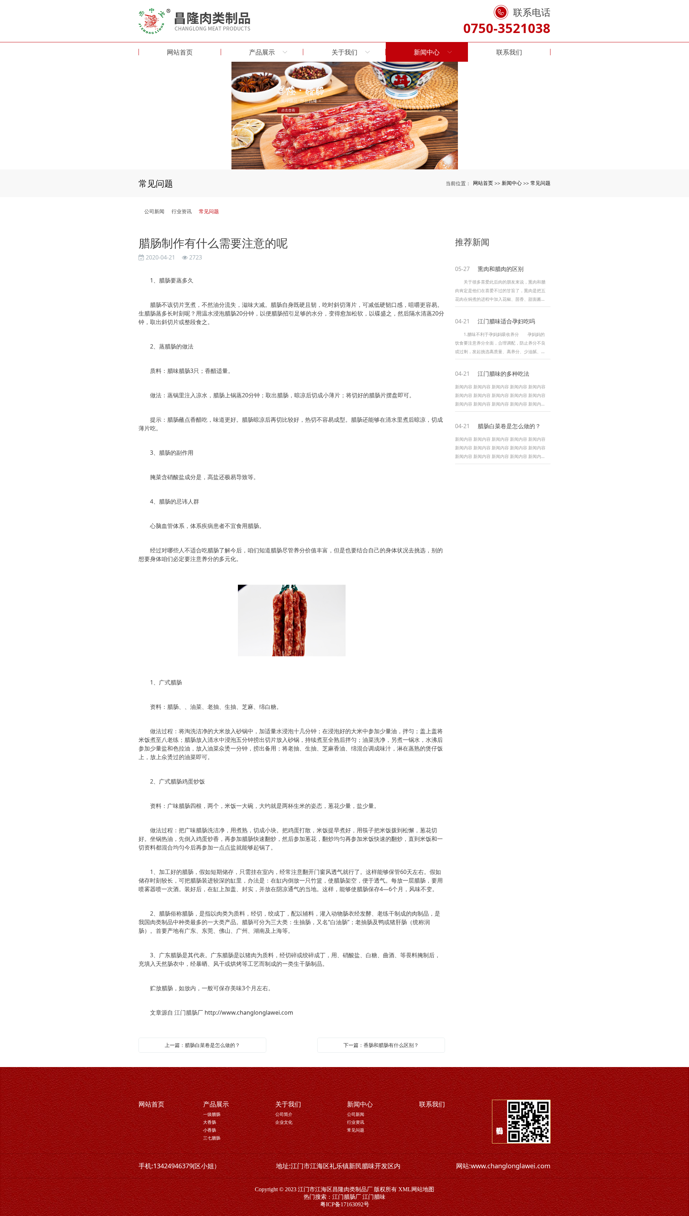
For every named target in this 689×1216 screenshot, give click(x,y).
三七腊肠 (211, 1138)
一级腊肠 (211, 1114)
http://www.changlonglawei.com (249, 1012)
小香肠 (209, 1130)
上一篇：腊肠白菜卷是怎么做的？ (202, 1045)
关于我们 (288, 1104)
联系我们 (432, 1104)
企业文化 (283, 1122)
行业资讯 (182, 211)
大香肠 (209, 1122)
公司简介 (283, 1114)
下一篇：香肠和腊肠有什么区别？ (381, 1045)
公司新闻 (154, 211)
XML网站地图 (416, 1189)
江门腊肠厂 (346, 1197)
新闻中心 (512, 182)
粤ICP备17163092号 (344, 1204)
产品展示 (216, 1104)
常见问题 (540, 182)
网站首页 (483, 182)
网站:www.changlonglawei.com (503, 1165)
